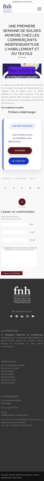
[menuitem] (39, 9)
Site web (32, 240)
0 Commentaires (21, 179)
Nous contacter (8, 383)
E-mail (32, 232)
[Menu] (39, 9)
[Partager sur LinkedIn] (30, 188)
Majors (20, 478)
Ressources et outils (10, 368)
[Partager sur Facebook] (5, 188)
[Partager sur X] (14, 188)
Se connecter (18, 161)
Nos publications (8, 380)
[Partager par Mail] (39, 188)
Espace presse (7, 371)
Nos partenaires (8, 377)
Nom (32, 224)
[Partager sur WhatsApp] (22, 188)
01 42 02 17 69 (11, 408)
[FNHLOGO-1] (17, 8)
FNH (34, 179)
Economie (22, 57)
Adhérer (20, 150)
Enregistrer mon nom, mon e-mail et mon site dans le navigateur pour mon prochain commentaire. (20, 249)
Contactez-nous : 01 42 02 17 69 (22, 2)
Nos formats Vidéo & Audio (13, 365)
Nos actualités (7, 374)
